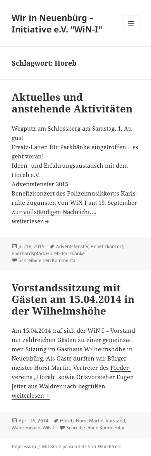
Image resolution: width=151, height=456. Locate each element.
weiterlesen (31, 221)
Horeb (53, 253)
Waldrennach (26, 427)
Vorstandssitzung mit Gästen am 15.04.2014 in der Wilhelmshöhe (73, 299)
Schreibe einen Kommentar (48, 260)
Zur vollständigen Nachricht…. (54, 212)
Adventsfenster (72, 246)
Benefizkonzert (107, 246)
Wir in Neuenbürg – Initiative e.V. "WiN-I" (57, 23)
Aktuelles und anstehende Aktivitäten (72, 103)
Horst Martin (89, 420)
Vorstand (115, 420)
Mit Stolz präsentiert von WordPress (81, 446)
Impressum (24, 446)
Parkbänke (73, 253)
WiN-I (49, 427)
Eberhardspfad (28, 253)
